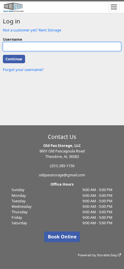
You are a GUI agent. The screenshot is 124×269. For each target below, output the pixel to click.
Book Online (62, 236)
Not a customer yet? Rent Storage (32, 30)
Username (12, 39)
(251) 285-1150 (62, 165)
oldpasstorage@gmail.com (62, 175)
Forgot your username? (23, 69)
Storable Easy (107, 255)
